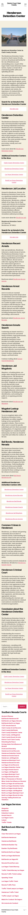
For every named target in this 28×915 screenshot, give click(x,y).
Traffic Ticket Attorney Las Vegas (13, 870)
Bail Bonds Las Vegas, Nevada (12, 721)
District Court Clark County (14, 4)
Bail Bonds (5, 811)
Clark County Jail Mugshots (11, 735)
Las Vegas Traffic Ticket (10, 881)
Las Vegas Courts (7, 818)
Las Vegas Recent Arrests (10, 776)
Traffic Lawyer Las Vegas (10, 896)
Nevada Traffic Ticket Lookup (11, 874)
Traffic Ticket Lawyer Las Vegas (12, 888)
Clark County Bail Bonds (10, 730)
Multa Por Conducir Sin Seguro (12, 899)
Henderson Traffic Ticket (10, 892)
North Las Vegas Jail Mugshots (12, 790)
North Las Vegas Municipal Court (13, 793)
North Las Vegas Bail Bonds (11, 855)
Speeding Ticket (7, 877)
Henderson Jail (21, 218)
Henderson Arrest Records (14, 495)
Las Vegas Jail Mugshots (10, 772)
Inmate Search (6, 815)
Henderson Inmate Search (14, 507)
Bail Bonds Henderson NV (10, 718)
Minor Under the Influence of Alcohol (14, 781)
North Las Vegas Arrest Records (12, 783)
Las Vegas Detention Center (14, 175)
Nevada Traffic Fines (9, 885)
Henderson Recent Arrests (14, 519)
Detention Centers (8, 813)
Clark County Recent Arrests (11, 737)
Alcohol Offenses (7, 716)
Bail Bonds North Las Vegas (11, 723)
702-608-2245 (14, 109)
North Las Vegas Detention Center (13, 786)
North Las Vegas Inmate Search (12, 788)
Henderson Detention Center (14, 169)
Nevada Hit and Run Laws (10, 863)
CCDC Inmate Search (9, 725)
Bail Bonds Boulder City (9, 845)
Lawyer (4, 820)
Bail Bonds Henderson (9, 837)
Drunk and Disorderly (9, 748)
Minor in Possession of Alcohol (12, 779)
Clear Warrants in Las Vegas (11, 834)
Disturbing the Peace (9, 742)
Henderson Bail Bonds (14, 501)
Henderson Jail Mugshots (14, 513)
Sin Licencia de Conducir (10, 903)
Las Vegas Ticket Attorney (10, 866)
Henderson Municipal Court (11, 760)
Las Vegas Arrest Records (10, 765)
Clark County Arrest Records (11, 728)
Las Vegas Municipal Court (10, 774)
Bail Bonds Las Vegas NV (10, 859)
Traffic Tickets (7, 822)
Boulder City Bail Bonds (9, 848)
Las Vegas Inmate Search (10, 769)
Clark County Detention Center (14, 163)
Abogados (5, 808)
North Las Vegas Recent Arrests (12, 795)
